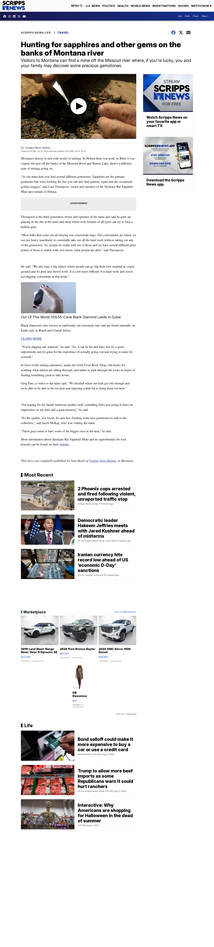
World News (140, 6)
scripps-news (15, 16)
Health (122, 6)
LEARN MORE (31, 338)
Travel (63, 32)
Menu (75, 5)
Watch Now (200, 6)
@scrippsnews (25, 16)
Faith (187, 16)
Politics (108, 6)
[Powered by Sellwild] (131, 714)
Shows (183, 6)
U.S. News (93, 6)
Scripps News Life (36, 32)
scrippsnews (5, 16)
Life (180, 16)
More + (205, 16)
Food (195, 16)
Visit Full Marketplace (125, 612)
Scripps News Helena (37, 147)
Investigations (164, 6)
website (64, 444)
